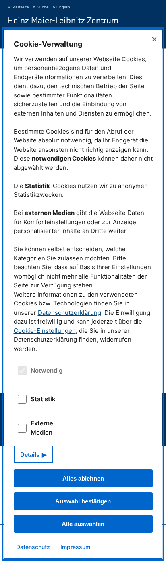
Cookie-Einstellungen (45, 330)
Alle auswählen (83, 523)
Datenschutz (33, 546)
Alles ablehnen (83, 478)
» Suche (41, 7)
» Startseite (18, 7)
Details (29, 454)
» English (61, 7)
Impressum (75, 546)
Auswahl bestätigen (83, 501)
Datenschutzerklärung (69, 312)
